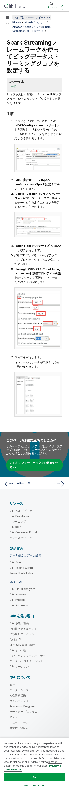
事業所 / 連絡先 (19, 727)
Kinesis (16, 22)
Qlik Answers (18, 594)
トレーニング (18, 521)
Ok (34, 777)
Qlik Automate (19, 605)
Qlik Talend (17, 562)
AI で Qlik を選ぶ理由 (22, 644)
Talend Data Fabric (22, 573)
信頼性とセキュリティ (23, 628)
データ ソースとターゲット (26, 661)
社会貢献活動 (18, 695)
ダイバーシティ (19, 700)
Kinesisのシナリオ (35, 22)
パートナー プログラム (24, 711)
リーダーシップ (19, 690)
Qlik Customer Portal (23, 532)
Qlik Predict (17, 599)
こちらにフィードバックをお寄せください (34, 465)
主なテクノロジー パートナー (28, 655)
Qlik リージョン (19, 666)
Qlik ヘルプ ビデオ (21, 510)
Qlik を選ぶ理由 (19, 623)
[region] (34, 763)
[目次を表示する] (8, 17)
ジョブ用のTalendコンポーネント (32, 17)
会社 (12, 684)
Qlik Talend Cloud (21, 567)
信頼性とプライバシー (23, 634)
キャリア (15, 717)
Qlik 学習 (15, 527)
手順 (13, 86)
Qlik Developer (19, 516)
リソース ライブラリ (22, 537)
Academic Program (22, 706)
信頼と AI (15, 639)
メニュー (63, 7)
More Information (34, 785)
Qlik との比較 (18, 650)
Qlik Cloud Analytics (22, 589)
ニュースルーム (19, 722)
